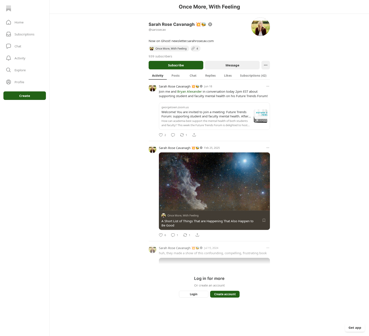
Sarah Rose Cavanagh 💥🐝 (179, 86)
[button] (24, 22)
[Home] (8, 8)
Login (194, 294)
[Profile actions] (265, 65)
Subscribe (176, 65)
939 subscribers (160, 56)
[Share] (194, 134)
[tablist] (209, 75)
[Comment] (173, 134)
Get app (354, 327)
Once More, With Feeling (183, 215)
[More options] (267, 86)
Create (24, 95)
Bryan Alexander (189, 91)
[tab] (158, 75)
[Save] (264, 220)
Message (232, 65)
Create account (225, 294)
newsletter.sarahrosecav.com (192, 41)
